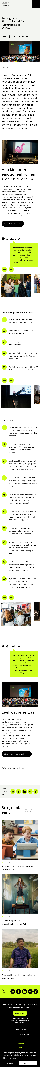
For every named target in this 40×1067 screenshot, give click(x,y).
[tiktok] (35, 991)
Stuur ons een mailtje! (14, 754)
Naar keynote (10, 224)
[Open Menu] (36, 4)
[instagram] (12, 991)
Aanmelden (20, 1013)
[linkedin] (24, 991)
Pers (20, 1047)
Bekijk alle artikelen (29, 810)
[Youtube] (30, 791)
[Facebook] (18, 791)
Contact (20, 1044)
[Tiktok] (35, 791)
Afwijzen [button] (10, 1063)
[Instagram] (12, 791)
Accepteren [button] (28, 1063)
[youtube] (30, 991)
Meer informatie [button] (9, 1058)
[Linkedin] (24, 791)
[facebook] (18, 991)
